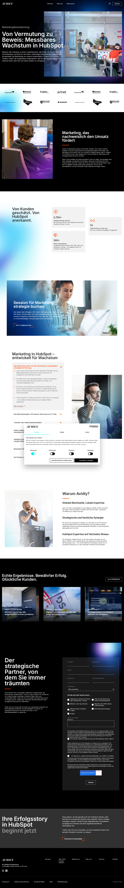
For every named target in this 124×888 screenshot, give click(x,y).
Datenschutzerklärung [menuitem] (21, 882)
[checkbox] (90, 706)
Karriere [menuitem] (101, 859)
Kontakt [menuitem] (115, 859)
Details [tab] (62, 432)
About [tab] (87, 432)
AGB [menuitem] (51, 882)
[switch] (52, 453)
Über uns (60, 3)
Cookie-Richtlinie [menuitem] (39, 882)
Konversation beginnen (73, 839)
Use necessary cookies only (61, 460)
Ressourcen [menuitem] (76, 859)
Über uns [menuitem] (89, 859)
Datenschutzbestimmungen (94, 737)
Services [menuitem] (48, 859)
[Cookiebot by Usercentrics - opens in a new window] (90, 426)
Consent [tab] (36, 432)
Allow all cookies (86, 460)
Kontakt (117, 3)
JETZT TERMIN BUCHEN (23, 325)
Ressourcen (70, 3)
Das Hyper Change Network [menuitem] (62, 861)
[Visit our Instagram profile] (3, 870)
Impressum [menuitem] (5, 882)
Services (50, 3)
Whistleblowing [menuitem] (62, 882)
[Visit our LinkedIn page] (6, 870)
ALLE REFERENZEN (114, 579)
